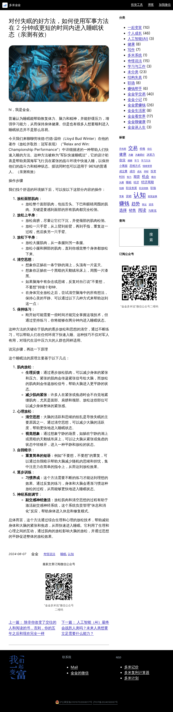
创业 (122, 160)
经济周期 (147, 182)
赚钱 (124, 203)
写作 (131, 49)
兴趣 (130, 154)
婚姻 (130, 160)
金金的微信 (80, 673)
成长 (139, 171)
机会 (145, 176)
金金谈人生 (137, 127)
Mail (74, 667)
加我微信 (165, 4)
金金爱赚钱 (137, 105)
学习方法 (145, 160)
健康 (131, 44)
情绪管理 (147, 166)
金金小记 (135, 99)
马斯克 (152, 210)
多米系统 (135, 55)
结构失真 (135, 77)
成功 (132, 171)
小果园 (123, 165)
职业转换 (143, 188)
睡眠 (63, 554)
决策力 (151, 154)
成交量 (123, 171)
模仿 (153, 177)
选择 (123, 210)
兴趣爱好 (140, 154)
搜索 (151, 237)
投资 (153, 171)
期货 (137, 177)
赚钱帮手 (135, 88)
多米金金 (15, 5)
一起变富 (135, 27)
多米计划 (131, 678)
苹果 (121, 196)
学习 (136, 160)
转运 (144, 204)
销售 (132, 210)
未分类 (133, 72)
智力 (129, 177)
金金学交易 (137, 94)
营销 (128, 196)
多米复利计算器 (136, 672)
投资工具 (137, 4)
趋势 (135, 203)
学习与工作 (137, 66)
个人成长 (135, 33)
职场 (131, 82)
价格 (142, 148)
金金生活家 (137, 110)
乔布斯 (122, 148)
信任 (149, 148)
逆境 (151, 204)
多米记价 (131, 667)
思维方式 (135, 165)
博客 (151, 4)
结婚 (121, 188)
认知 (71, 554)
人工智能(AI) (138, 38)
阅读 (142, 210)
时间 (122, 176)
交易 (133, 148)
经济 (136, 182)
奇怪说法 (49, 554)
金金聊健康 (137, 121)
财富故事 (152, 196)
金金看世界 (137, 116)
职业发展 (131, 188)
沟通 (121, 182)
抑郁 (146, 171)
